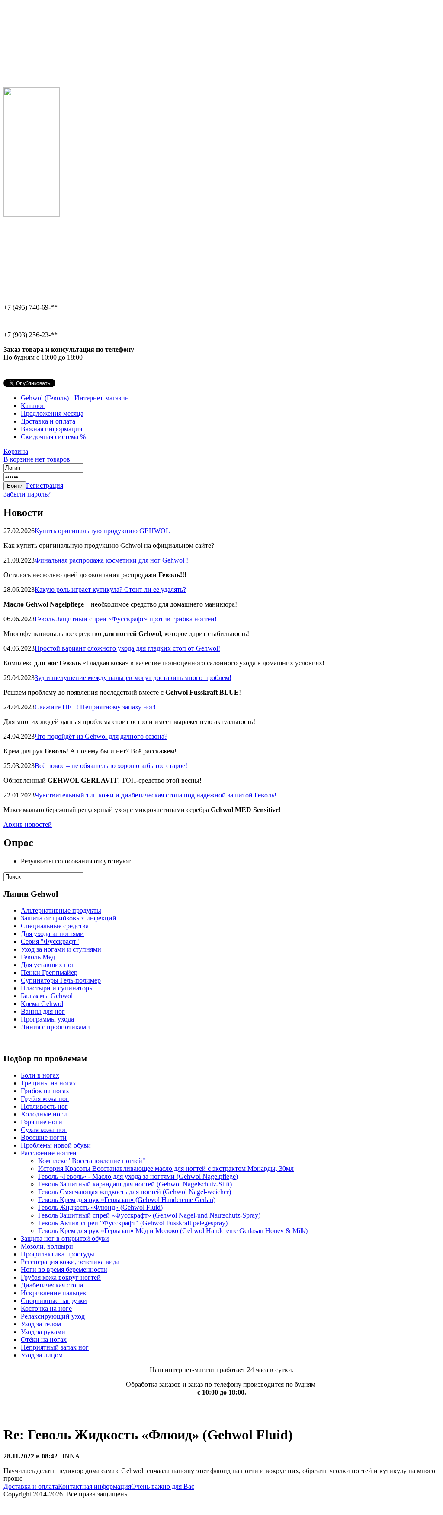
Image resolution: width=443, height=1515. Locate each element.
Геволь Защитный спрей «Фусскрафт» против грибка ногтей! (126, 619)
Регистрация (44, 485)
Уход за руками (43, 1331)
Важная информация (51, 429)
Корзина (37, 455)
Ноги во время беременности (64, 1269)
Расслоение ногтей (49, 1153)
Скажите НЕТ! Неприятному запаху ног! (95, 707)
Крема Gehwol (42, 1003)
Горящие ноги (41, 1122)
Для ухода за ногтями (52, 933)
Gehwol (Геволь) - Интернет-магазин (75, 398)
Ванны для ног (43, 1011)
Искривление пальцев (53, 1293)
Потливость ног (44, 1106)
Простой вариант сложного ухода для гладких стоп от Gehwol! (127, 648)
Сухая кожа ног (44, 1129)
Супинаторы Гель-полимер (61, 980)
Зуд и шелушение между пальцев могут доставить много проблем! (133, 677)
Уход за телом (41, 1324)
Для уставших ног (47, 964)
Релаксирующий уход (53, 1316)
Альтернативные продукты (61, 910)
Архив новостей (27, 824)
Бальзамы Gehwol (47, 995)
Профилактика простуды (57, 1254)
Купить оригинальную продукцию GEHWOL (102, 531)
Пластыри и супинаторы (57, 988)
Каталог (33, 405)
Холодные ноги (44, 1114)
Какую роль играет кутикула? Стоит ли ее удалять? (110, 589)
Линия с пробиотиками (55, 1027)
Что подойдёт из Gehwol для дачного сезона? (101, 736)
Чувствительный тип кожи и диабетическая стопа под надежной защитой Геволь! (155, 795)
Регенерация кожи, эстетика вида (70, 1261)
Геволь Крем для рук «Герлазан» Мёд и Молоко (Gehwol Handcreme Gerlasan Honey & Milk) (173, 1230)
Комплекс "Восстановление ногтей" (91, 1160)
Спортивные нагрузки (54, 1300)
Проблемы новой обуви (56, 1145)
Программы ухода (47, 1019)
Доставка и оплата (48, 421)
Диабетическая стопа (52, 1285)
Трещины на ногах (48, 1083)
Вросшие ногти (44, 1137)
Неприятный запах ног (55, 1347)
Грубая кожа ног (45, 1098)
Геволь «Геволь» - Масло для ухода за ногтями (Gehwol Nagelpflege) (138, 1176)
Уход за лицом (42, 1355)
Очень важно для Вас (162, 1486)
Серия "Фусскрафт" (50, 941)
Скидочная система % (53, 436)
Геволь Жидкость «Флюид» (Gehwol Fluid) (100, 1207)
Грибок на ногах (45, 1090)
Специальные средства (55, 926)
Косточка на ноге (46, 1308)
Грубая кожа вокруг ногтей (61, 1277)
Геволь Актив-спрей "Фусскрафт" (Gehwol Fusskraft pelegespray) (133, 1223)
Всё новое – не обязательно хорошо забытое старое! (111, 765)
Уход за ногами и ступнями (61, 949)
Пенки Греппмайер (49, 972)
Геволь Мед (38, 957)
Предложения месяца (52, 413)
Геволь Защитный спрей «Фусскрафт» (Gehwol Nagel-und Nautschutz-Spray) (149, 1215)
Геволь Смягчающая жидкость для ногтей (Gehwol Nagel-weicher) (134, 1192)
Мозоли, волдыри (47, 1246)
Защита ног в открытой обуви (65, 1238)
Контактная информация (94, 1486)
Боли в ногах (40, 1075)
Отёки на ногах (44, 1339)
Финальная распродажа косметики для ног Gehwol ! (111, 560)
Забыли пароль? (27, 494)
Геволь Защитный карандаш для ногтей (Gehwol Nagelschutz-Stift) (135, 1184)
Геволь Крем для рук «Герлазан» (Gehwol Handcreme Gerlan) (126, 1199)
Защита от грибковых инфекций (68, 918)
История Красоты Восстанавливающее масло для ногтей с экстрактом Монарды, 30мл (166, 1168)
